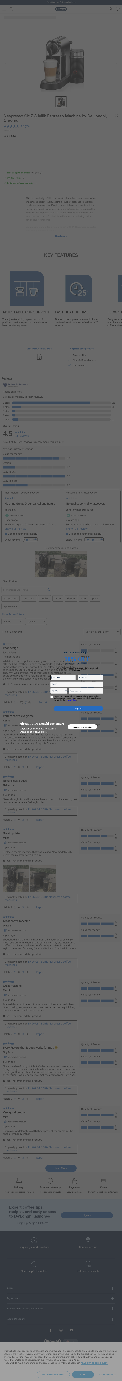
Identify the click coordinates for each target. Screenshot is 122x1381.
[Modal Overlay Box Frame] (61, 690)
